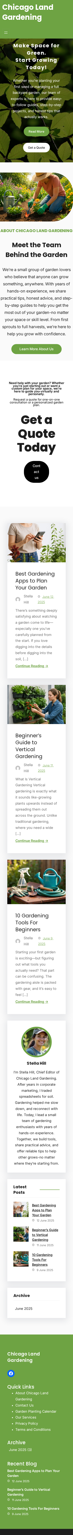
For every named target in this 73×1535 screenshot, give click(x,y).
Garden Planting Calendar (35, 1411)
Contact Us (24, 1405)
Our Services (25, 1417)
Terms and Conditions (33, 1430)
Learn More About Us (36, 349)
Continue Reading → (31, 666)
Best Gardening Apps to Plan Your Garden (35, 580)
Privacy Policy (26, 1423)
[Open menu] (6, 32)
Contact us (36, 472)
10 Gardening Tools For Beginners (32, 922)
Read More (36, 131)
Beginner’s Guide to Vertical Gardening (28, 746)
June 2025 (23, 1309)
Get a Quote (36, 148)
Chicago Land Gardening (27, 12)
